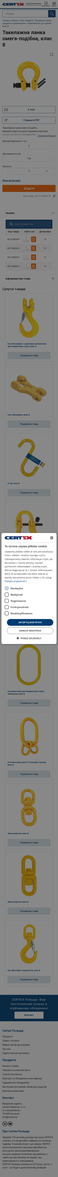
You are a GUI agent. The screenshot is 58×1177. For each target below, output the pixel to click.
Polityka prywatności (16, 581)
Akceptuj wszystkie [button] (30, 622)
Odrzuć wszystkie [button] (30, 630)
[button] (29, 638)
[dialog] (29, 588)
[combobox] (51, 537)
